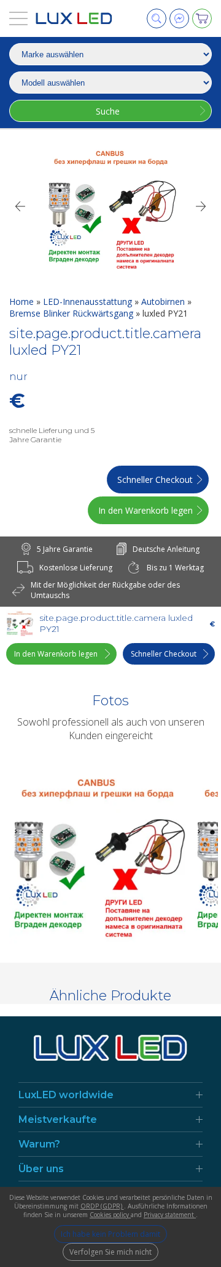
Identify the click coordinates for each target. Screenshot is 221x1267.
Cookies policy (110, 1214)
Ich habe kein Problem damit (110, 1234)
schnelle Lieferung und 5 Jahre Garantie (52, 435)
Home (22, 301)
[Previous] (19, 206)
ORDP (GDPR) (102, 1206)
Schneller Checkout (155, 479)
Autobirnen (164, 301)
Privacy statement (170, 1214)
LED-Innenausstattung (88, 301)
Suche (108, 111)
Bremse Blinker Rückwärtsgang (72, 313)
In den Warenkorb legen (145, 510)
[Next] (201, 206)
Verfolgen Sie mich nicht (110, 1252)
